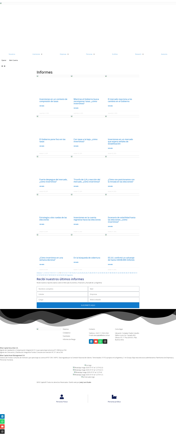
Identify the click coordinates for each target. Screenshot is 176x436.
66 (66, 275)
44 (122, 273)
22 (78, 273)
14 (62, 273)
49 (132, 273)
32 (98, 273)
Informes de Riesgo (69, 339)
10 (54, 273)
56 (45, 275)
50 (134, 273)
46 (126, 273)
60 (53, 275)
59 (51, 275)
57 (47, 275)
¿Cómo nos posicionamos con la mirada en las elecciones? (121, 180)
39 (112, 273)
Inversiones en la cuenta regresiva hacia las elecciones (87, 218)
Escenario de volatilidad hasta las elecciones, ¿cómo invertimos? (121, 219)
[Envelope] (96, 341)
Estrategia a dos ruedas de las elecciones (53, 218)
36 (106, 273)
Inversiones (36, 54)
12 (58, 273)
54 (41, 275)
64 (62, 275)
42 (118, 273)
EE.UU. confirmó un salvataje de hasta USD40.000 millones (121, 258)
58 (49, 275)
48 (130, 273)
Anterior (39, 273)
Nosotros (12, 54)
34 (102, 273)
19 (72, 273)
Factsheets (66, 336)
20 (74, 273)
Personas (89, 54)
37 (108, 273)
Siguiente (70, 275)
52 (37, 275)
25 (84, 273)
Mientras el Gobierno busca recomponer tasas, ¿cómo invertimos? (86, 101)
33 (100, 273)
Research (138, 54)
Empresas (63, 54)
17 (68, 273)
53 (39, 275)
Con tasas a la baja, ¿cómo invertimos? (85, 140)
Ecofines (115, 54)
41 (116, 273)
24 (82, 273)
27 (88, 273)
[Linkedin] (91, 341)
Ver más (41, 106)
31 (96, 273)
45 (124, 273)
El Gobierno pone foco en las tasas (52, 140)
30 (94, 273)
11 (56, 273)
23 (80, 273)
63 (59, 275)
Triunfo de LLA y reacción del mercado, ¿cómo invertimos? (87, 180)
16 (66, 273)
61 (55, 275)
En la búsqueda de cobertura (87, 257)
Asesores (164, 54)
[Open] (4, 66)
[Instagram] (105, 341)
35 (104, 273)
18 (70, 273)
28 (90, 273)
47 (128, 273)
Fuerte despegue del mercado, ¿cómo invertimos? (53, 180)
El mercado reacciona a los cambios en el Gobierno (120, 100)
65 (64, 275)
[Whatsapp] (100, 341)
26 (86, 273)
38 (110, 273)
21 (76, 273)
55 (43, 275)
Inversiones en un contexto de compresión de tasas (53, 100)
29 (92, 273)
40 (114, 273)
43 (120, 273)
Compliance (66, 333)
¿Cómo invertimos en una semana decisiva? (51, 258)
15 (64, 273)
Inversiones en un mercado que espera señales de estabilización (120, 141)
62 (57, 275)
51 (136, 273)
